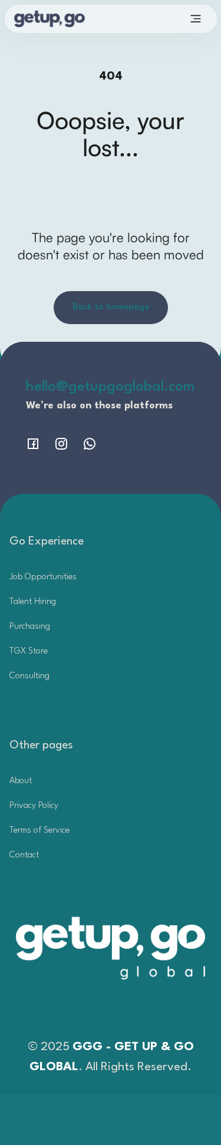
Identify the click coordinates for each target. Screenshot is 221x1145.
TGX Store (28, 651)
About (20, 781)
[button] (195, 19)
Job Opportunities (43, 577)
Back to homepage (110, 307)
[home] (66, 19)
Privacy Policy (33, 805)
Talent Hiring (32, 602)
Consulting (29, 676)
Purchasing (29, 626)
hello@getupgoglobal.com (110, 387)
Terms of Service (39, 830)
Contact (24, 855)
